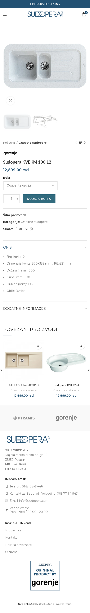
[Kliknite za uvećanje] (10, 101)
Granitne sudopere (33, 142)
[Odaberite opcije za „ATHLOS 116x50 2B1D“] (38, 345)
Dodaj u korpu (39, 198)
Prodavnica (13, 530)
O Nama (11, 552)
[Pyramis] (23, 418)
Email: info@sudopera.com (29, 501)
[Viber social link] (31, 229)
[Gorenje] (66, 418)
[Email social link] (21, 229)
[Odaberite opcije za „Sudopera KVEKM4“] (81, 345)
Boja (6, 178)
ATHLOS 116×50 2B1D (24, 385)
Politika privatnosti (18, 545)
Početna (9, 142)
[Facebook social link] (16, 229)
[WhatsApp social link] (26, 229)
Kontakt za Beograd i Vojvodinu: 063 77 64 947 (44, 493)
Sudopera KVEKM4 (66, 385)
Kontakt (11, 537)
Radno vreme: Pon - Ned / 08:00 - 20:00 (29, 510)
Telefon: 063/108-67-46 (26, 486)
